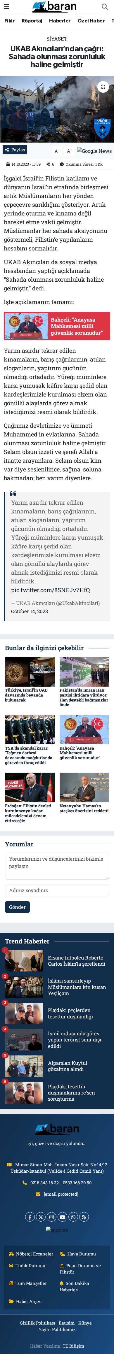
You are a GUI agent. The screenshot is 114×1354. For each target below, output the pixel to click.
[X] (41, 1217)
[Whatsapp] (73, 1217)
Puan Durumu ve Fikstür (80, 1268)
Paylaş (18, 149)
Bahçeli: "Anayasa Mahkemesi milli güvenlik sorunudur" (80, 753)
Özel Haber (91, 21)
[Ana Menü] (6, 6)
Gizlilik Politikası (37, 1323)
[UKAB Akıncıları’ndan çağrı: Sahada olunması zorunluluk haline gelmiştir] (57, 109)
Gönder (17, 907)
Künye (85, 1323)
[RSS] (84, 1217)
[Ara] (104, 7)
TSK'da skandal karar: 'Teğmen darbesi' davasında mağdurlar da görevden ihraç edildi (28, 755)
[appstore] (57, 1231)
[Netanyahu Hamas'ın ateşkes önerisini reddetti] (84, 787)
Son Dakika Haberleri (74, 1286)
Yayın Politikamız (57, 1329)
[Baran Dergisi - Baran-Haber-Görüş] (54, 6)
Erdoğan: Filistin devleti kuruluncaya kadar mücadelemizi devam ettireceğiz (28, 813)
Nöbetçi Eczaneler (34, 1254)
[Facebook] (30, 1217)
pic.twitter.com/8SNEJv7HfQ (50, 590)
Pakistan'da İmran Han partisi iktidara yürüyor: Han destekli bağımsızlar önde (84, 697)
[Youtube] (62, 1217)
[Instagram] (51, 1217)
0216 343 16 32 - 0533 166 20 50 (60, 1182)
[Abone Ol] (94, 150)
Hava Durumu (82, 1254)
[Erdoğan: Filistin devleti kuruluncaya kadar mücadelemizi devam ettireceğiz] (30, 787)
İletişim (67, 1323)
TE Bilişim (73, 1346)
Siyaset (57, 38)
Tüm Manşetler (31, 1283)
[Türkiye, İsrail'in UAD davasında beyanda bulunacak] (30, 671)
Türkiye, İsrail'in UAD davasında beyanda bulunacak (26, 695)
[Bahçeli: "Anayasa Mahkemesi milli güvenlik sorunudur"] (84, 729)
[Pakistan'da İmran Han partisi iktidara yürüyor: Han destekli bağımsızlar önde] (84, 671)
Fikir (9, 21)
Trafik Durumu (30, 1265)
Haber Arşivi (29, 1301)
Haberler (59, 21)
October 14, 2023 (29, 611)
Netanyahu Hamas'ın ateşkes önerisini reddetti (84, 808)
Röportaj (32, 21)
